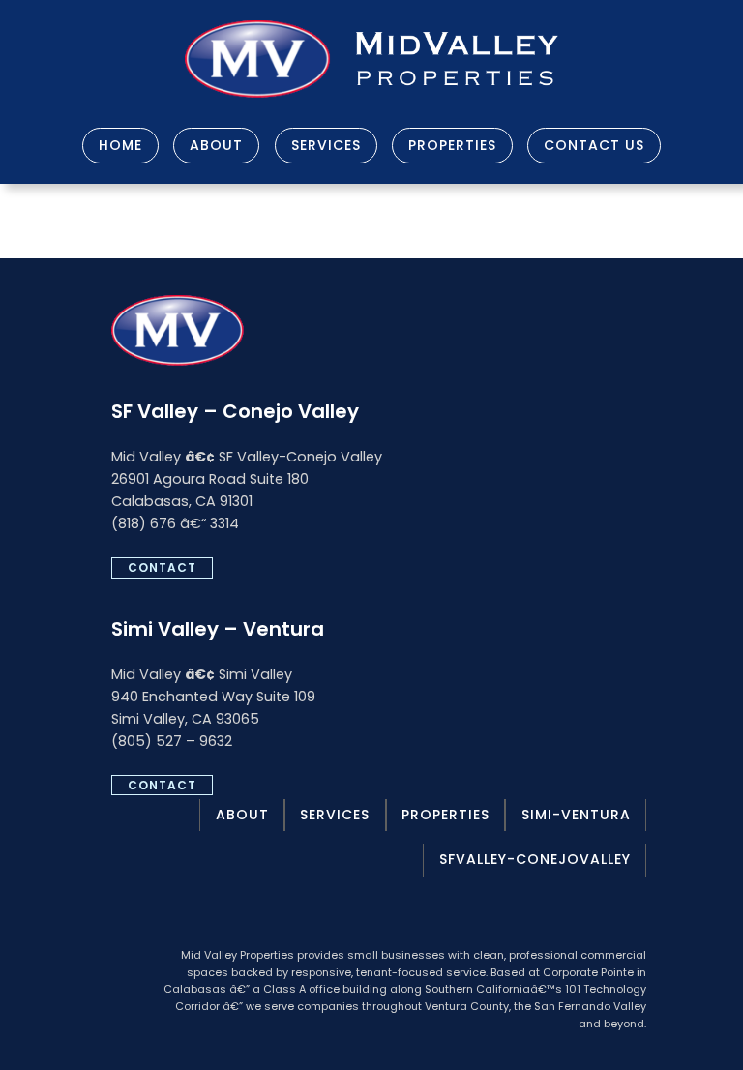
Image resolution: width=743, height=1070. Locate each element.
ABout (242, 814)
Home (120, 145)
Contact (162, 567)
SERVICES (326, 145)
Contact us (594, 145)
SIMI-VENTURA (576, 814)
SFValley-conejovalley (535, 859)
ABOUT (216, 145)
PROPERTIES (452, 145)
